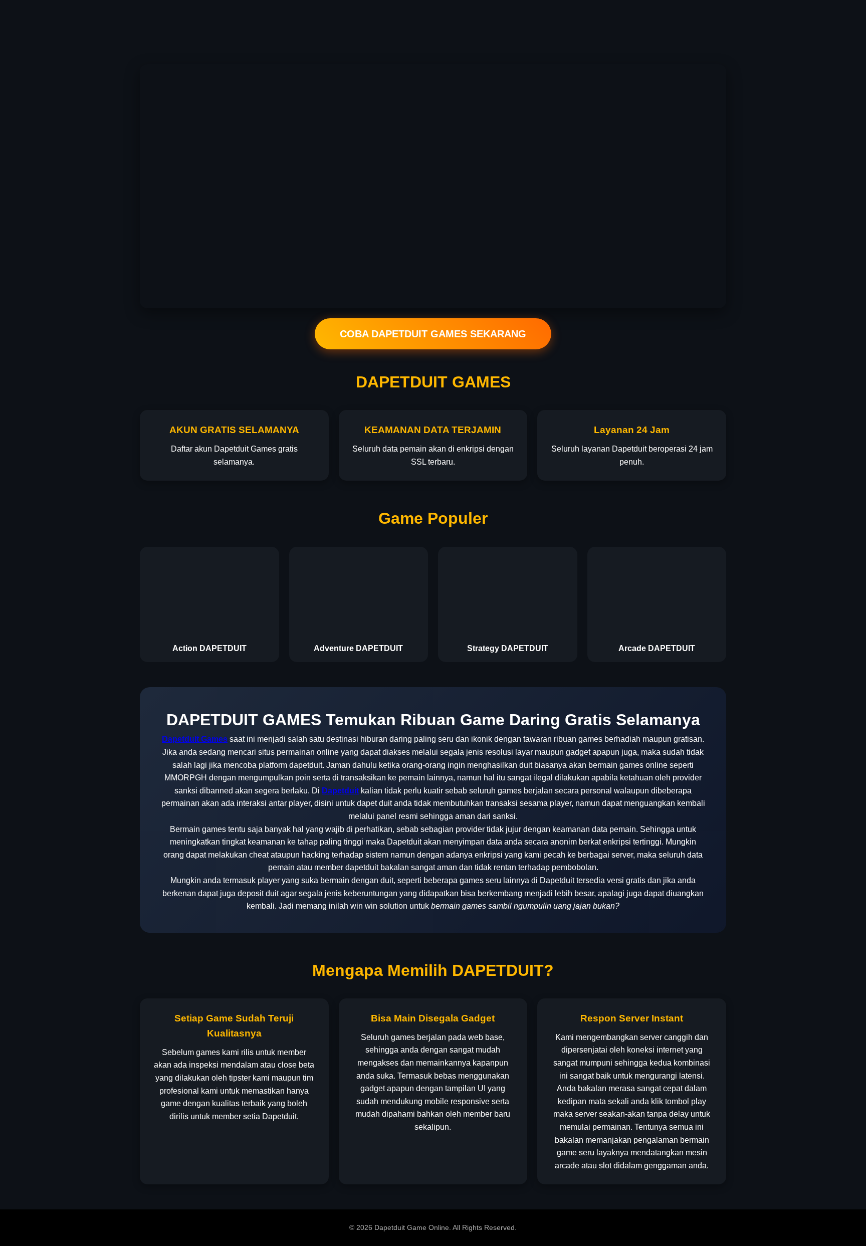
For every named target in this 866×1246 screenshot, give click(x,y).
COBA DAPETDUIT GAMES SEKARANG (433, 333)
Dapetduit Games (195, 739)
